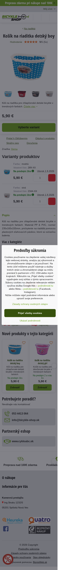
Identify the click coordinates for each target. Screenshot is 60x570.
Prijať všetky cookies (30, 313)
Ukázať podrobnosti (30, 320)
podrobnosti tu (45, 285)
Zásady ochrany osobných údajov (30, 304)
